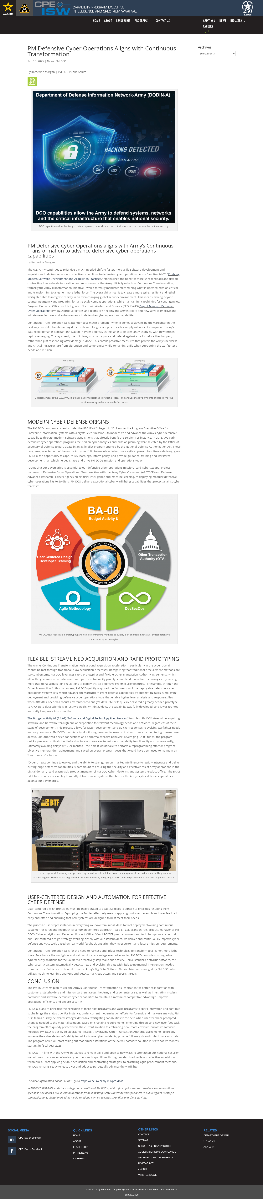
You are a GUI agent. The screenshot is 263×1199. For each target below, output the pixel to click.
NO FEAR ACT (145, 1163)
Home (96, 21)
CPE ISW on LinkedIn (29, 1137)
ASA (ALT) (209, 1147)
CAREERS (79, 1158)
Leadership (123, 21)
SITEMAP (143, 1140)
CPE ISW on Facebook (30, 1149)
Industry (236, 21)
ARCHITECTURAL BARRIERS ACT (156, 1157)
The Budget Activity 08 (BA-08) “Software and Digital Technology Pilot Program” (78, 718)
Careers (208, 26)
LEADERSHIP (80, 1147)
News (222, 21)
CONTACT (143, 1134)
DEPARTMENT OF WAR (216, 1135)
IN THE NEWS (80, 1152)
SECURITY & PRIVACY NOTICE (155, 1146)
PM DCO (61, 61)
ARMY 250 (209, 21)
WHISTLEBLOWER (148, 1175)
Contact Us (163, 21)
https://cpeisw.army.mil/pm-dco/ (102, 1081)
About (108, 21)
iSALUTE (143, 1169)
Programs (141, 21)
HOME (76, 1135)
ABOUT (77, 1141)
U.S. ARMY (209, 1141)
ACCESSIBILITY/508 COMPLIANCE (157, 1152)
